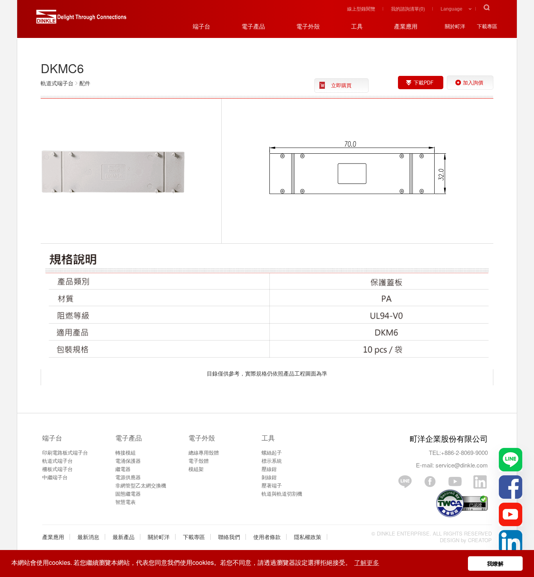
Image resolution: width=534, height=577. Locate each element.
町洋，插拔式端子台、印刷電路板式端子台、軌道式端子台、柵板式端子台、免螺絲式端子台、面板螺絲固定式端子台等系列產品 (81, 19)
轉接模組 (125, 452)
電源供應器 (128, 477)
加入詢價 (473, 82)
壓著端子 (272, 485)
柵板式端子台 (57, 469)
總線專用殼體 (203, 452)
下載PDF (424, 82)
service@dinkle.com (461, 465)
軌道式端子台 (57, 460)
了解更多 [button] (366, 562)
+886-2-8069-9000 (464, 452)
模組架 (196, 469)
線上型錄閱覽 (361, 8)
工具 (268, 437)
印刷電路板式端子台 (65, 452)
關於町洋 (159, 537)
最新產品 (123, 537)
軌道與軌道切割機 (282, 493)
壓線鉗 (269, 469)
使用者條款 (267, 537)
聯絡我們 (229, 537)
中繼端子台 (55, 477)
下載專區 (194, 537)
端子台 (52, 437)
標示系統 (272, 460)
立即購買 (341, 85)
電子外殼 (201, 437)
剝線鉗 (269, 477)
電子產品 (128, 437)
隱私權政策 (307, 537)
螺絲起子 (272, 452)
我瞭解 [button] (495, 563)
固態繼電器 (128, 493)
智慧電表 (125, 501)
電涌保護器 (128, 460)
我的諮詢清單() (408, 8)
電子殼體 (198, 460)
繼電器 (123, 469)
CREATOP (480, 540)
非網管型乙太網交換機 (140, 485)
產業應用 (53, 537)
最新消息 (88, 537)
